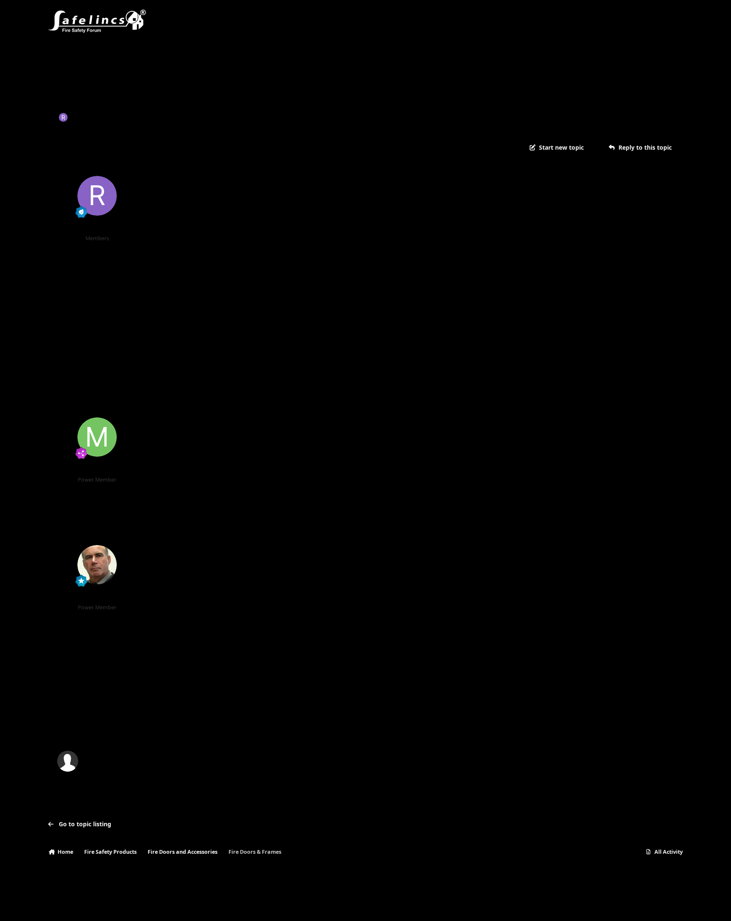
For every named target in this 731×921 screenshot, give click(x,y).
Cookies (145, 906)
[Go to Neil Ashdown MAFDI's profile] (97, 565)
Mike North (97, 468)
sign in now (219, 725)
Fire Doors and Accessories (229, 117)
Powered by (642, 906)
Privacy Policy (70, 906)
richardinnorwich (96, 117)
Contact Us (111, 906)
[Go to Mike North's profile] (97, 437)
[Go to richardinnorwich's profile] (63, 117)
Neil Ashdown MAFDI (97, 596)
